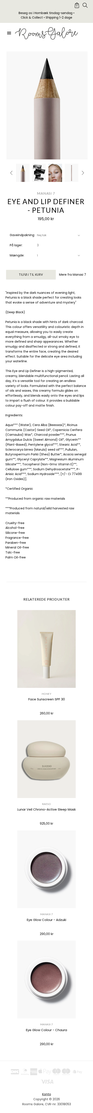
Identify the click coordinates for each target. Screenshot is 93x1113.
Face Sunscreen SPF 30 (46, 699)
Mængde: (17, 255)
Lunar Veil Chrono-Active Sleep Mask (46, 809)
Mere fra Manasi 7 (72, 274)
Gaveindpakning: (22, 235)
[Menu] (9, 33)
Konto (46, 1094)
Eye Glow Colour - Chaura (46, 1030)
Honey (46, 693)
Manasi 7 (46, 193)
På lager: (16, 245)
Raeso (46, 804)
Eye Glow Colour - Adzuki (46, 919)
